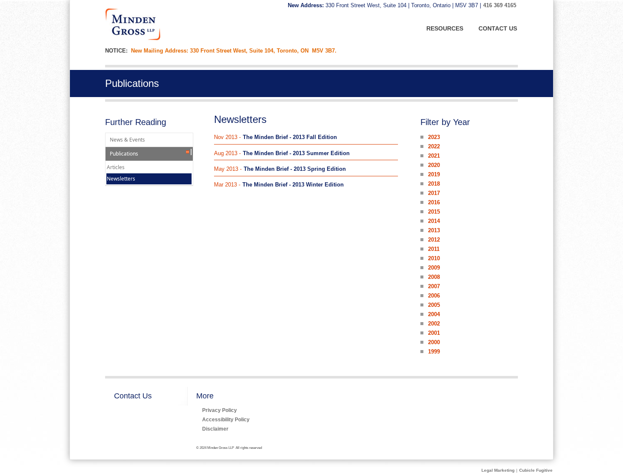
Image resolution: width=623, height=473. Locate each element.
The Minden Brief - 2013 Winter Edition (293, 184)
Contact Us (133, 396)
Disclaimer (215, 428)
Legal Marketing (498, 470)
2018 (434, 184)
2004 (434, 314)
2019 (434, 174)
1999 (434, 351)
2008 (434, 277)
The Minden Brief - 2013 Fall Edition (290, 137)
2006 (434, 295)
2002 (434, 323)
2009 (434, 267)
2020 (434, 165)
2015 (434, 212)
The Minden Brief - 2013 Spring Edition (295, 169)
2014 (434, 221)
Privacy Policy (219, 410)
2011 (433, 249)
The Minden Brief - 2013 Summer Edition (296, 153)
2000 (434, 342)
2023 (434, 137)
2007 (434, 286)
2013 (434, 230)
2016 (434, 202)
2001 (434, 333)
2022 (434, 146)
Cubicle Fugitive (536, 470)
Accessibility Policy (226, 419)
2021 (434, 156)
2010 (434, 258)
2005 (434, 305)
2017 (434, 193)
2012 (434, 239)
